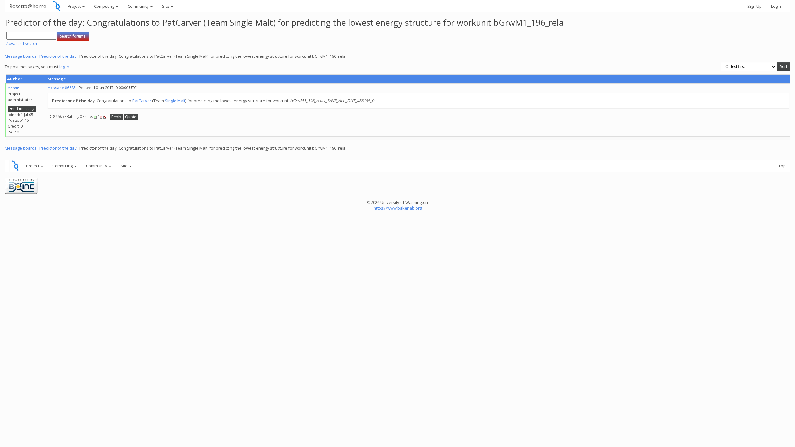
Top (782, 166)
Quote (130, 117)
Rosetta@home (27, 6)
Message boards (21, 56)
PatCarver (141, 100)
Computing (104, 6)
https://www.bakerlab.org (398, 208)
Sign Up (754, 6)
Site (166, 6)
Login (776, 6)
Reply (116, 117)
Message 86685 (62, 87)
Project (75, 6)
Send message (22, 108)
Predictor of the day (58, 56)
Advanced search (21, 43)
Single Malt (175, 100)
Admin (14, 88)
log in (64, 67)
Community (139, 6)
